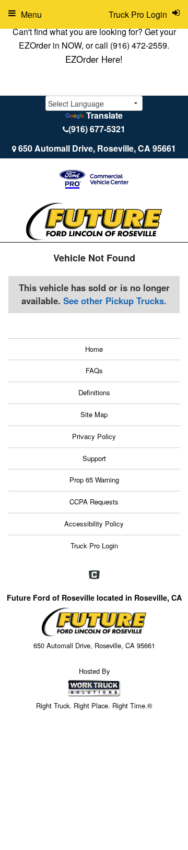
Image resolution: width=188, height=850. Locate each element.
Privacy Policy (94, 436)
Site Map (94, 414)
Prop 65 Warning (94, 480)
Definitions (94, 392)
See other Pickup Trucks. (115, 300)
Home (94, 349)
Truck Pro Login (94, 545)
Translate (104, 115)
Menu (31, 14)
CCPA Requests (94, 502)
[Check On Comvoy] (94, 575)
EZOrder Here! (94, 59)
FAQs (94, 370)
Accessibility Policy (94, 524)
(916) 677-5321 (96, 129)
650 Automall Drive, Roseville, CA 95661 (97, 148)
